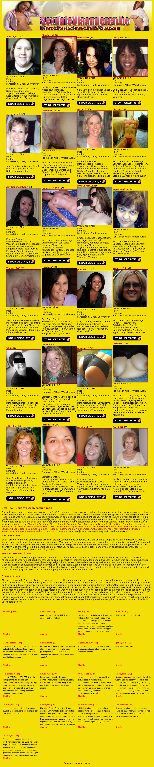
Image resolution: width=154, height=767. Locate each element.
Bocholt (61, 524)
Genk (119, 524)
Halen (137, 524)
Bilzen (53, 524)
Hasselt (22, 526)
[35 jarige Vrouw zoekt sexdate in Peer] (59, 226)
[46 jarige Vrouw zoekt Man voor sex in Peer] (127, 422)
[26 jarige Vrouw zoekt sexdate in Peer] (23, 306)
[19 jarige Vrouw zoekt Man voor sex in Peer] (91, 264)
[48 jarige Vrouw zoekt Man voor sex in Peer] (56, 341)
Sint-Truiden (133, 529)
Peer (4, 517)
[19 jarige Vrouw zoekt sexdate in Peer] (94, 224)
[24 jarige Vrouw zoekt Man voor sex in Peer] (20, 105)
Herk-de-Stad (58, 526)
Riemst (122, 529)
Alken (31, 524)
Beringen (44, 524)
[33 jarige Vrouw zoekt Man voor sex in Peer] (91, 104)
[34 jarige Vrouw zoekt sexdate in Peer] (130, 306)
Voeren (31, 531)
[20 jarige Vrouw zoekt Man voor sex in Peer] (20, 417)
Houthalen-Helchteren (118, 526)
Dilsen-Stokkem (106, 524)
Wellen (39, 531)
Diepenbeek (90, 524)
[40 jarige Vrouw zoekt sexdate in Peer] (59, 73)
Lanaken (6, 529)
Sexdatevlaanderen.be (77, 763)
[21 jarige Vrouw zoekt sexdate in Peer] (130, 147)
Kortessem (145, 526)
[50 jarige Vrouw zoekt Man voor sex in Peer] (20, 178)
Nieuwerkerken (84, 529)
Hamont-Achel (9, 526)
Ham (144, 524)
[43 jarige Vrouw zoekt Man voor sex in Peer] (20, 500)
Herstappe (71, 526)
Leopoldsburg (19, 529)
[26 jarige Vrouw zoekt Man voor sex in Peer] (20, 340)
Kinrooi (135, 526)
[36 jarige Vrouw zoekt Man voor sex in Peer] (91, 183)
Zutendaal (61, 531)
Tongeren (21, 531)
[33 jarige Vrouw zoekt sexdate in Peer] (94, 76)
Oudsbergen (99, 529)
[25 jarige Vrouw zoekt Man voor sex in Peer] (56, 421)
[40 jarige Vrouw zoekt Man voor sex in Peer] (56, 107)
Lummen (42, 529)
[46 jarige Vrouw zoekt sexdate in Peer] (130, 382)
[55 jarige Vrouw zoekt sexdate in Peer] (130, 465)
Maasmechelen (67, 529)
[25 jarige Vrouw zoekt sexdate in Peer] (59, 383)
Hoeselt (101, 526)
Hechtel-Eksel (34, 526)
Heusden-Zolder (87, 526)
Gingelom (128, 524)
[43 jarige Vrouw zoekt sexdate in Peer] (23, 464)
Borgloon (72, 524)
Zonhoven (49, 531)
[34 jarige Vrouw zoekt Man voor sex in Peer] (127, 340)
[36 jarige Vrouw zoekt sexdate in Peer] (94, 147)
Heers (46, 526)
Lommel (32, 529)
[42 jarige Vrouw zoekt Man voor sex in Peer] (127, 104)
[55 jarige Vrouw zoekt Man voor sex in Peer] (127, 498)
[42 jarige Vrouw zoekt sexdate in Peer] (130, 76)
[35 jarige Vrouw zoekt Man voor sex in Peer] (56, 262)
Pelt (115, 529)
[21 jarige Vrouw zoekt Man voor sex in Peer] (127, 183)
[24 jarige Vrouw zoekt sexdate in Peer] (23, 74)
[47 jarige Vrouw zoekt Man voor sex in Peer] (127, 261)
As (36, 524)
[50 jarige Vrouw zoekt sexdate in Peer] (23, 152)
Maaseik (53, 529)
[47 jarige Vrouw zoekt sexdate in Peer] (130, 227)
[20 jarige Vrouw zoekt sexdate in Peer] (23, 386)
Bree (80, 524)
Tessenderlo (8, 531)
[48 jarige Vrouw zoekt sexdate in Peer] (59, 305)
